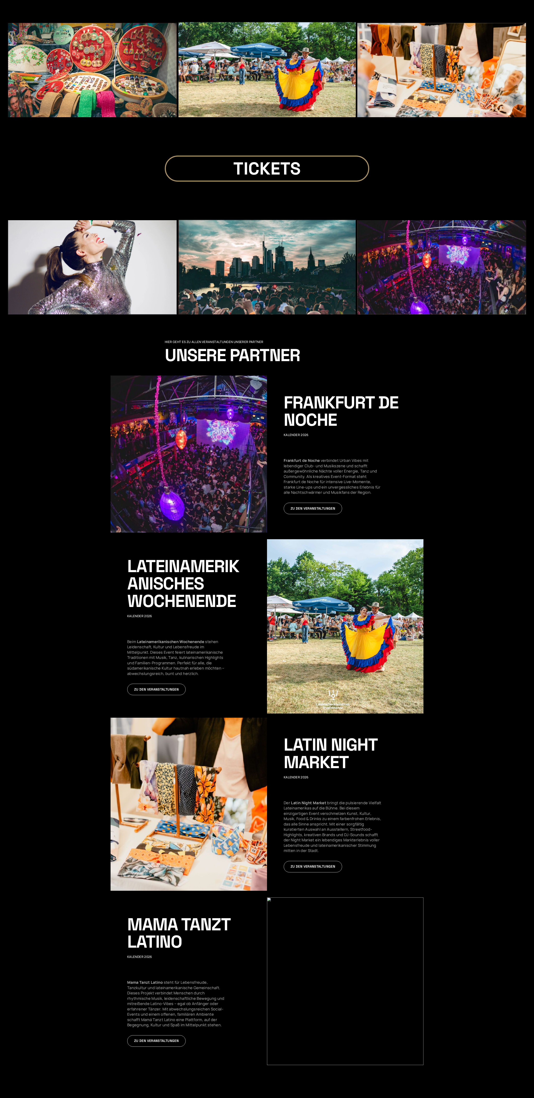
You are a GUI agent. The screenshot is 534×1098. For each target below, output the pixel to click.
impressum (66, 1093)
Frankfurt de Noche (341, 411)
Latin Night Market (330, 753)
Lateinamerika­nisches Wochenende (183, 583)
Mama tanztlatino (178, 933)
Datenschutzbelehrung (41, 1093)
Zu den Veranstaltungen (313, 508)
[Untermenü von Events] (485, 1)
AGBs (20, 1093)
